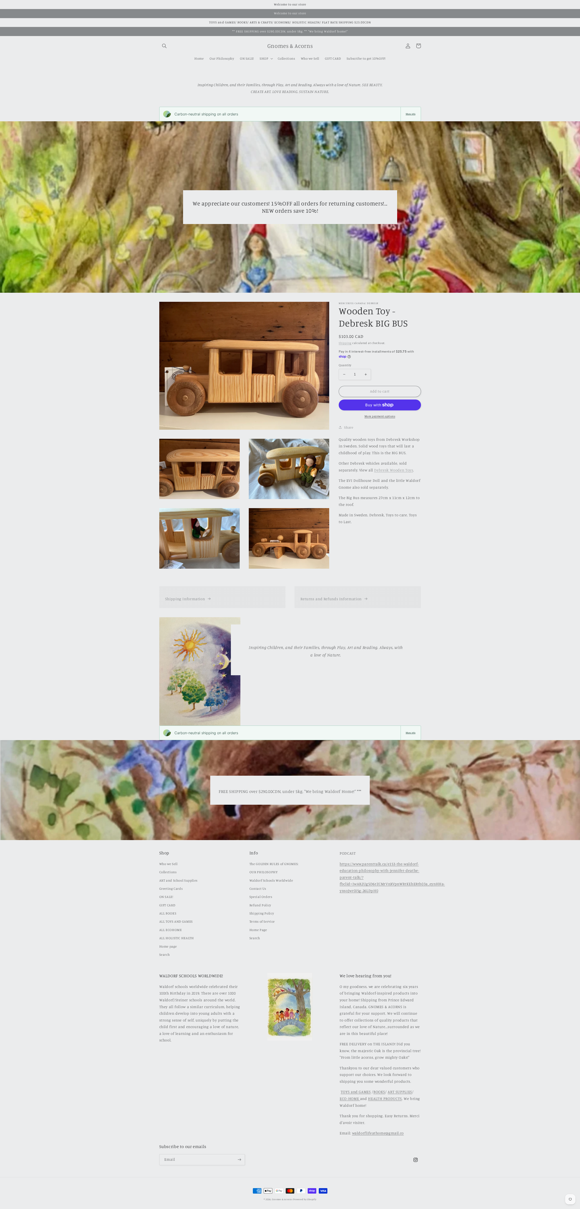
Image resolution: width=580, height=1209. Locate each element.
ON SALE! (166, 897)
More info (411, 114)
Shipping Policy (261, 913)
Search (164, 954)
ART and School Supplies (178, 880)
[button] (164, 46)
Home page (168, 946)
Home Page (258, 930)
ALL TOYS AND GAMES (176, 921)
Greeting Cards (171, 888)
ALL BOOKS (167, 913)
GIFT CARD (167, 905)
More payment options (380, 416)
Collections (168, 872)
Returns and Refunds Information (331, 599)
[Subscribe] (239, 1159)
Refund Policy (260, 905)
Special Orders (260, 897)
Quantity (345, 365)
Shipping (345, 343)
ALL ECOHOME (170, 930)
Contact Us (257, 888)
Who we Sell (168, 864)
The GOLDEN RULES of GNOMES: (274, 864)
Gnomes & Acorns (282, 1199)
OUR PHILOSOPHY (263, 872)
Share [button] (348, 427)
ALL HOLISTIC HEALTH (176, 938)
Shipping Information (185, 599)
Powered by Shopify (304, 1199)
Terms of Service (262, 921)
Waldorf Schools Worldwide (271, 880)
